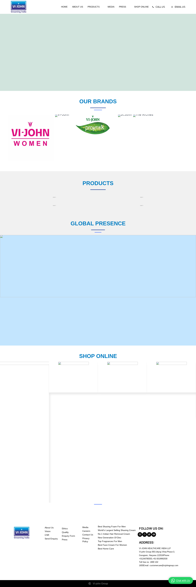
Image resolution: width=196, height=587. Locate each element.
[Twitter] (149, 534)
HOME (64, 7)
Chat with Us (183, 580)
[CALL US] (153, 6)
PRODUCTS (94, 7)
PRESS (122, 7)
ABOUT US (77, 7)
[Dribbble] (144, 534)
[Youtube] (153, 534)
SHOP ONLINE (141, 7)
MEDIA (111, 7)
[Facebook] (140, 534)
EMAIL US (180, 7)
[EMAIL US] (172, 6)
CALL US (160, 7)
